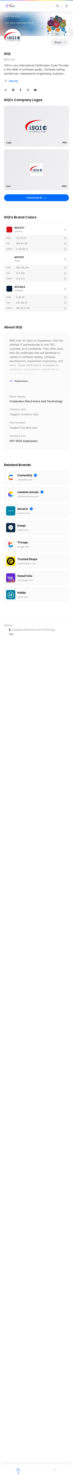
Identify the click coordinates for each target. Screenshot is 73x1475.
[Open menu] (66, 6)
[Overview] (18, 1469)
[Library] (54, 1469)
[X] (5, 89)
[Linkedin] (13, 89)
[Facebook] (20, 89)
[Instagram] (28, 89)
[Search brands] (57, 6)
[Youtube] (35, 89)
